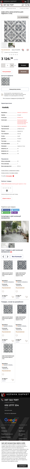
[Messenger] (5, 210)
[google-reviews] (11, 421)
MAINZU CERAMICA (22, 112)
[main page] (8, 1)
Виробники (22, 431)
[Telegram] (15, 210)
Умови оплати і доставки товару (9, 173)
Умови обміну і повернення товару (10, 170)
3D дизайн (9, 176)
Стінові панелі (5, 440)
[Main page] (15, 395)
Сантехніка (4, 431)
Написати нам (8, 410)
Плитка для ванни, (22, 120)
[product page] (8, 265)
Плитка (3, 428)
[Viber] (14, 212)
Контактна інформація (10, 413)
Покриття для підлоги (7, 434)
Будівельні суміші (5, 437)
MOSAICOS (20, 117)
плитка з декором (21, 126)
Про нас (21, 428)
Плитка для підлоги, (22, 122)
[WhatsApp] (5, 212)
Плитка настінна (21, 123)
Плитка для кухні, (21, 121)
